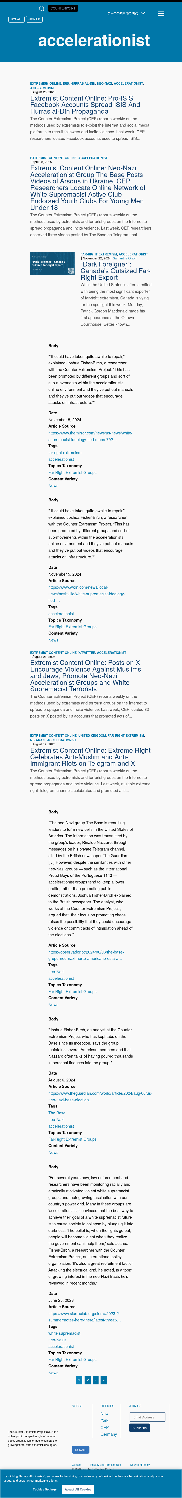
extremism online (45, 83)
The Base (56, 1112)
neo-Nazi (104, 83)
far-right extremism (99, 254)
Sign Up (34, 19)
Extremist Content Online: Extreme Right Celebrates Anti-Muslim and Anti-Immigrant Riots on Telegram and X (90, 756)
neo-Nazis (57, 1339)
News (53, 485)
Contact (76, 1464)
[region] (91, 1483)
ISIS (66, 83)
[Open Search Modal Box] (43, 8)
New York (105, 1416)
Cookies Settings (45, 1489)
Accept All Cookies (78, 1489)
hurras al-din (83, 83)
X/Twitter (86, 652)
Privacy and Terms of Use (105, 1464)
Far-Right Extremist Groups (72, 472)
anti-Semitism (42, 88)
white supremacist (64, 1333)
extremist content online (53, 158)
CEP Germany (107, 1430)
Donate (16, 19)
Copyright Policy (140, 1464)
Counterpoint (63, 8)
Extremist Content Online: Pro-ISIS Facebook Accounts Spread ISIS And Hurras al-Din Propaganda (85, 104)
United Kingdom (92, 735)
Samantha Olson (124, 258)
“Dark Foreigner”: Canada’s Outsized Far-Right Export (115, 270)
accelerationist (128, 83)
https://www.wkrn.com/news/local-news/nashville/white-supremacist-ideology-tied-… (86, 593)
